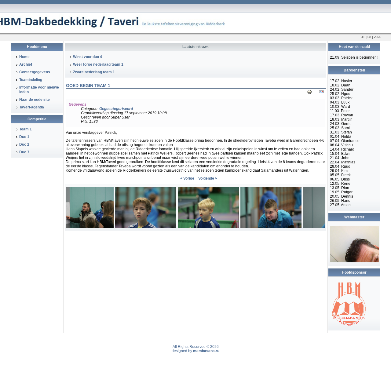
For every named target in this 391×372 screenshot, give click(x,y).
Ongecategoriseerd (116, 109)
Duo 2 (24, 144)
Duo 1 (24, 137)
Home (24, 57)
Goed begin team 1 (88, 85)
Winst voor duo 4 (87, 57)
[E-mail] (321, 93)
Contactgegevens (34, 72)
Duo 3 (24, 152)
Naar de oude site (34, 99)
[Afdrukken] (309, 93)
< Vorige (187, 178)
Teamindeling (30, 80)
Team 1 (25, 129)
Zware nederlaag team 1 (94, 72)
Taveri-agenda (31, 107)
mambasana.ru (206, 351)
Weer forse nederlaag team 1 (98, 64)
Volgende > (207, 178)
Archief (25, 64)
